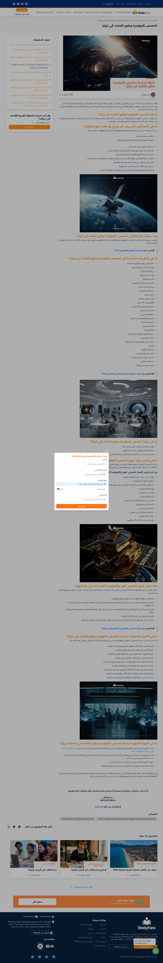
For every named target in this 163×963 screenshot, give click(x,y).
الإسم (105, 459)
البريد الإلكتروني (100, 470)
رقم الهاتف (102, 480)
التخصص (103, 495)
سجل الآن (81, 506)
